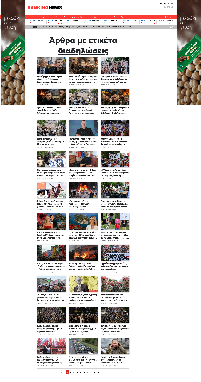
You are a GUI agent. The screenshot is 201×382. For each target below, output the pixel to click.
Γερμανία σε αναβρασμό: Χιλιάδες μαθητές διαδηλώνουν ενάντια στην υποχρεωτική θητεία (114, 266)
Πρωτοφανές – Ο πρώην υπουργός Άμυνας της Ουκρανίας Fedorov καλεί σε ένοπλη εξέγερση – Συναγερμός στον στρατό (83, 142)
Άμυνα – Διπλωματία (113, 17)
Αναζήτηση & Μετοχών (165, 16)
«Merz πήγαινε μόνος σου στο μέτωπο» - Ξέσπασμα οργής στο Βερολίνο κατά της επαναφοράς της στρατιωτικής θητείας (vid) (50, 298)
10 (98, 372)
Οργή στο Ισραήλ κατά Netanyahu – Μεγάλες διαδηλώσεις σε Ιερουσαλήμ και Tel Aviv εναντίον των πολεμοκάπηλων (115, 329)
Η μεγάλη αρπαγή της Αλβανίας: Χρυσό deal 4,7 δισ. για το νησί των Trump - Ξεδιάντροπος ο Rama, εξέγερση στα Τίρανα (50, 235)
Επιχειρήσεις (74, 17)
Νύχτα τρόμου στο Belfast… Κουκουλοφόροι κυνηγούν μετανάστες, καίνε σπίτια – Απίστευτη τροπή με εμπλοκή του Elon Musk (83, 204)
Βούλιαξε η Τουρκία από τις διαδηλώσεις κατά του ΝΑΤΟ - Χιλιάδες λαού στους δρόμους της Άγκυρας (49, 360)
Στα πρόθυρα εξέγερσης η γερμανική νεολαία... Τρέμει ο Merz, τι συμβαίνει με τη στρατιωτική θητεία (83, 298)
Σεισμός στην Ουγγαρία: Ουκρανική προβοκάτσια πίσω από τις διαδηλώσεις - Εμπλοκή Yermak (114, 360)
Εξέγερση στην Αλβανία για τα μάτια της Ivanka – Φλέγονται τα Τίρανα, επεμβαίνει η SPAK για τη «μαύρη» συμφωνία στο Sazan (82, 235)
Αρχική (30, 17)
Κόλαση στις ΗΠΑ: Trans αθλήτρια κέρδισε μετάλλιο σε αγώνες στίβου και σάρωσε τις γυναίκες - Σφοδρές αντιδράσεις (114, 235)
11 (102, 372)
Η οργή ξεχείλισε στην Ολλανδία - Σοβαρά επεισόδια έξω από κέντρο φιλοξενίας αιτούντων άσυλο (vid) (82, 266)
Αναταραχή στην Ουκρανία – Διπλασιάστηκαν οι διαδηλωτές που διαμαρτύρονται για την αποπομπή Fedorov (82, 110)
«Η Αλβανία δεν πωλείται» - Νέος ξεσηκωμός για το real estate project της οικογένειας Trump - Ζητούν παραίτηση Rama (115, 173)
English (170, 3)
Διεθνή (101, 17)
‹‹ (61, 372)
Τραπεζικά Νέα (47, 17)
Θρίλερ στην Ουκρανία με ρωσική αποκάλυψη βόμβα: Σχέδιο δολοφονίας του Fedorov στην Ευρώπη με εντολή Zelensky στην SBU (51, 110)
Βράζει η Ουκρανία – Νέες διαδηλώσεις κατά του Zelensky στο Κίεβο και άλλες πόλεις (50, 142)
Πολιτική (57, 17)
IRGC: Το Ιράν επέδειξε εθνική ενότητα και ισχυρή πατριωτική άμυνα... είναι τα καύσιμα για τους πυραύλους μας (114, 298)
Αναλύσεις (65, 17)
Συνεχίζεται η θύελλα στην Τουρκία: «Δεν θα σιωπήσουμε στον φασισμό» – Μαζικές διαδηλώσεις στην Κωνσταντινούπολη (51, 266)
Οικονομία (37, 17)
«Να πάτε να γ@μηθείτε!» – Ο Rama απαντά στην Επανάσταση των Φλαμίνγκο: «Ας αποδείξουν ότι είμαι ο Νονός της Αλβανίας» (83, 173)
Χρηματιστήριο (85, 17)
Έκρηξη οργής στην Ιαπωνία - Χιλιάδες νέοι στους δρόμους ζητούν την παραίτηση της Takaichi (82, 329)
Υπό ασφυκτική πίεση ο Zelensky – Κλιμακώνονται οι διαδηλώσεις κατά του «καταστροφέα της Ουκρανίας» (115, 79)
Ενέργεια (95, 17)
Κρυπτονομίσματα (127, 17)
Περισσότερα (139, 17)
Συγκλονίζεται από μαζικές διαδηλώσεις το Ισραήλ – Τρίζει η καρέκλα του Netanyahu (49, 329)
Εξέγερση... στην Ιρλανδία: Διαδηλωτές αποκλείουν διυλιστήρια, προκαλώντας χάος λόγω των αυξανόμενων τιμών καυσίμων (83, 360)
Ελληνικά (163, 3)
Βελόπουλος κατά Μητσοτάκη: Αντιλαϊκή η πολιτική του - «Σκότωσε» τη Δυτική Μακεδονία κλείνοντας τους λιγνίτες (87, 27)
